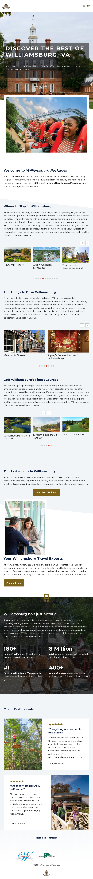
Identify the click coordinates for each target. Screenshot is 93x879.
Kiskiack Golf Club (43, 434)
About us (14, 583)
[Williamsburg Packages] (6, 6)
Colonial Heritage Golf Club (75, 437)
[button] (87, 243)
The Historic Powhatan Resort (43, 267)
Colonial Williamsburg (61, 354)
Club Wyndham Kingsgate (13, 266)
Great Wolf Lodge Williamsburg (72, 267)
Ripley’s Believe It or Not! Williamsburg (19, 357)
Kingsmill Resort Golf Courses (16, 436)
